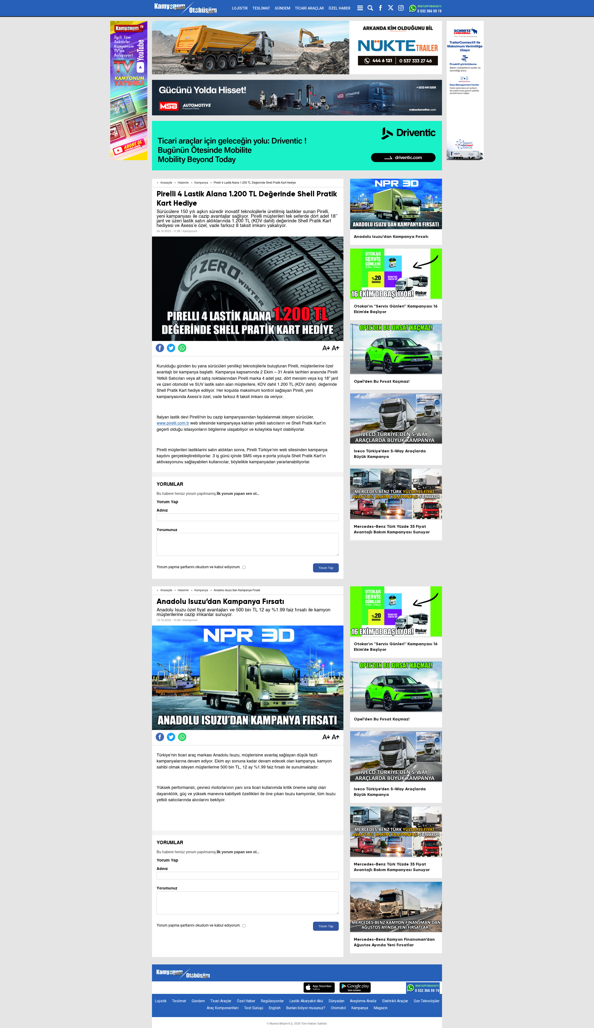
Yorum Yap (326, 568)
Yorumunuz (167, 530)
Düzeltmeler (289, 988)
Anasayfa (166, 183)
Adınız (162, 510)
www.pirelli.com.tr (173, 423)
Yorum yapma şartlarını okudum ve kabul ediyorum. (199, 567)
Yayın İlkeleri (264, 988)
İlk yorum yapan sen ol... (238, 494)
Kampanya (201, 183)
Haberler (183, 183)
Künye (211, 988)
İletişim (227, 988)
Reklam (243, 988)
